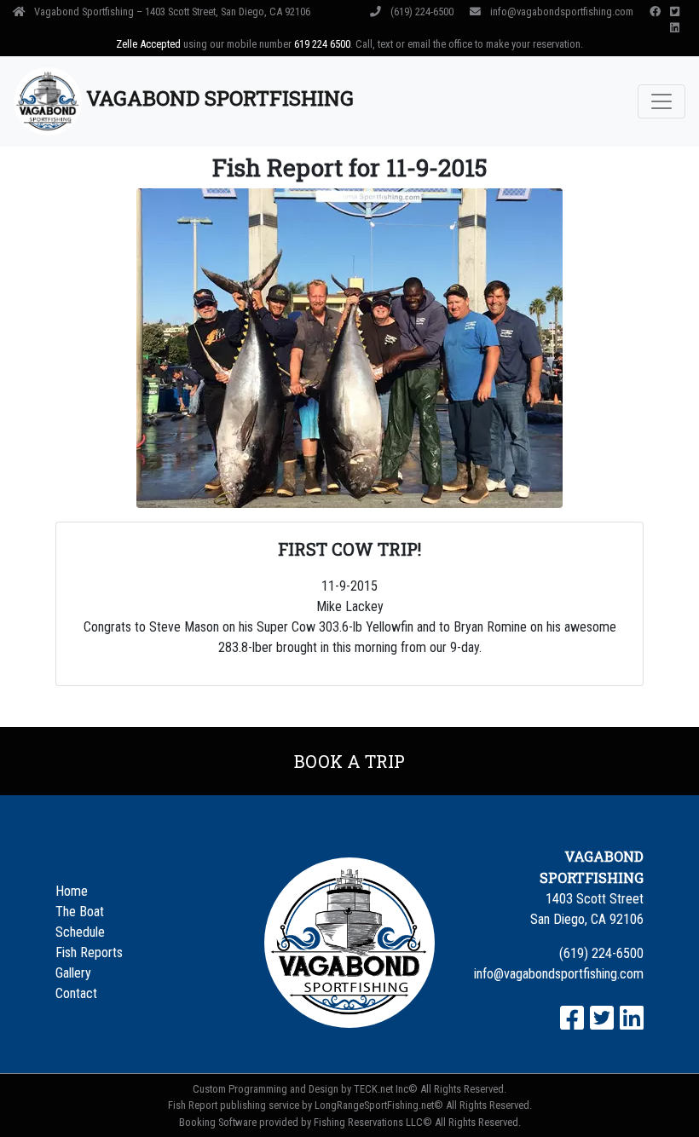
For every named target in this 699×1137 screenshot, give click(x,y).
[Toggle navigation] (661, 101)
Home (71, 891)
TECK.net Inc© (386, 1088)
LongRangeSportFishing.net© (379, 1105)
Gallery (73, 973)
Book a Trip (349, 761)
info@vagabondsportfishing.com (562, 11)
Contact (76, 993)
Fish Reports (89, 952)
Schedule (80, 932)
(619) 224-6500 (422, 11)
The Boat (79, 911)
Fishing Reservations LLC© (373, 1122)
